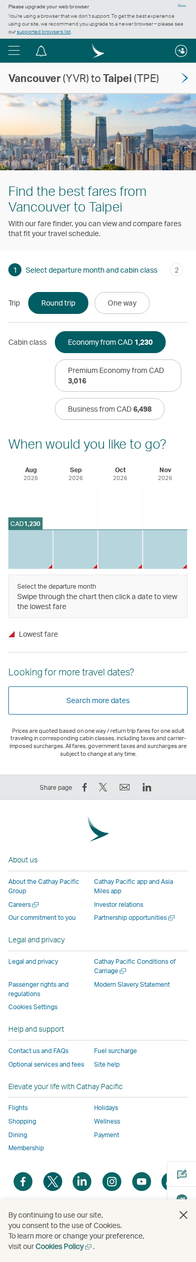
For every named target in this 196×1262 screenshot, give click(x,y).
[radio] (58, 303)
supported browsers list (44, 31)
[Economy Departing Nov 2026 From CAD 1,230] (165, 549)
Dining (17, 1135)
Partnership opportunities (135, 917)
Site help (107, 1064)
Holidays (106, 1108)
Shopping (22, 1121)
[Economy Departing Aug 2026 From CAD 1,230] (30, 549)
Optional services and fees (46, 1064)
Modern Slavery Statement (132, 984)
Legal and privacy (33, 961)
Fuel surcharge (115, 1051)
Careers (24, 904)
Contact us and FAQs (38, 1051)
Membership (26, 1148)
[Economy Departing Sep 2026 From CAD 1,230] (75, 549)
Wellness (107, 1121)
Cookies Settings (32, 1007)
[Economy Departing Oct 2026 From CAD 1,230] (120, 549)
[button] (14, 51)
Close (182, 6)
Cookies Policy (64, 1246)
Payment (106, 1135)
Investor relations (118, 904)
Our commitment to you (42, 917)
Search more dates (98, 700)
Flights (18, 1108)
